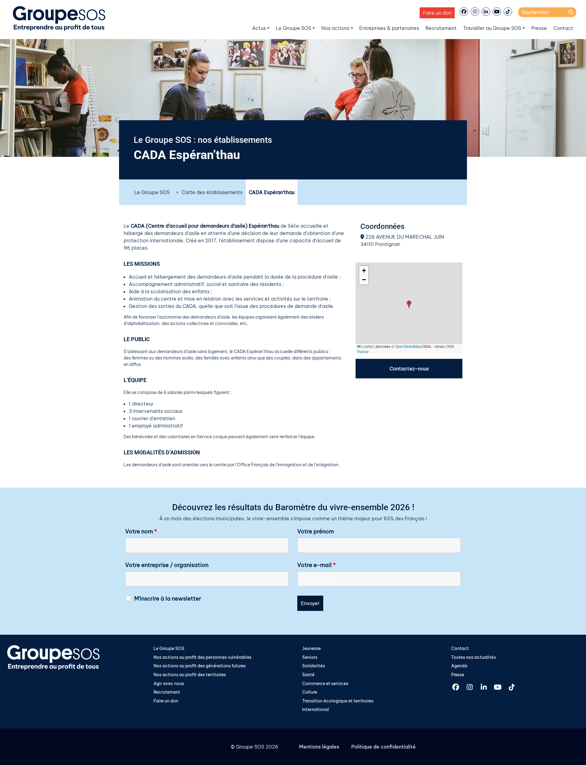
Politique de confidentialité (383, 747)
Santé (308, 674)
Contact (563, 28)
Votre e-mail (316, 565)
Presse (539, 28)
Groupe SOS (250, 747)
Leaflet (367, 346)
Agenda (459, 666)
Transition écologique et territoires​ (338, 701)
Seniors (309, 657)
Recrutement (441, 28)
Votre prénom (315, 532)
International (315, 709)
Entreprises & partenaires (389, 28)
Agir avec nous (169, 683)
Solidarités (313, 666)
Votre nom (141, 532)
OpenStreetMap (408, 346)
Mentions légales (319, 747)
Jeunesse (311, 648)
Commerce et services (325, 683)
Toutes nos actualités (473, 657)
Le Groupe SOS (293, 28)
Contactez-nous (409, 369)
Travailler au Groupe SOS (492, 28)
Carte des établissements (212, 192)
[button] (409, 304)
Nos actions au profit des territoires (190, 674)
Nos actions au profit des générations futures (200, 666)
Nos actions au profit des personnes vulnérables (202, 657)
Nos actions (335, 28)
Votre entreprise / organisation (166, 565)
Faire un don (437, 13)
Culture (309, 692)
